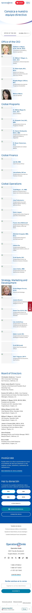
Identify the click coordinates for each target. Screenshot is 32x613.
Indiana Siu (16, 245)
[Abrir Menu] (28, 3)
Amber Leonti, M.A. (18, 334)
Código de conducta (27, 602)
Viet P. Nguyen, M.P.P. (19, 356)
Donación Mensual (16, 509)
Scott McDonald (18, 345)
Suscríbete (16, 591)
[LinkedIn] (12, 558)
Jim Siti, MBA (17, 162)
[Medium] (27, 558)
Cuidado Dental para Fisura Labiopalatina (16, 534)
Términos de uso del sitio (7, 601)
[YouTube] (19, 558)
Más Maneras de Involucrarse (11, 471)
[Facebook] (5, 558)
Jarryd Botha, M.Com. (19, 172)
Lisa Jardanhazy (18, 322)
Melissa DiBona (17, 93)
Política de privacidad (17, 601)
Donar (21, 2)
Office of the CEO (10, 33)
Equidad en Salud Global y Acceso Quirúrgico (16, 531)
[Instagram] (8, 558)
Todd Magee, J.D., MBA (20, 189)
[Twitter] (16, 558)
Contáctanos (16, 574)
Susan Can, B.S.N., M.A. (20, 310)
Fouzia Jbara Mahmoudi (20, 223)
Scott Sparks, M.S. (18, 257)
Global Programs (25, 33)
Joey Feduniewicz (18, 200)
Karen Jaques (17, 212)
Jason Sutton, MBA (18, 269)
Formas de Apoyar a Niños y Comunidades (16, 529)
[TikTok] (23, 558)
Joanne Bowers (18, 300)
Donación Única (16, 514)
